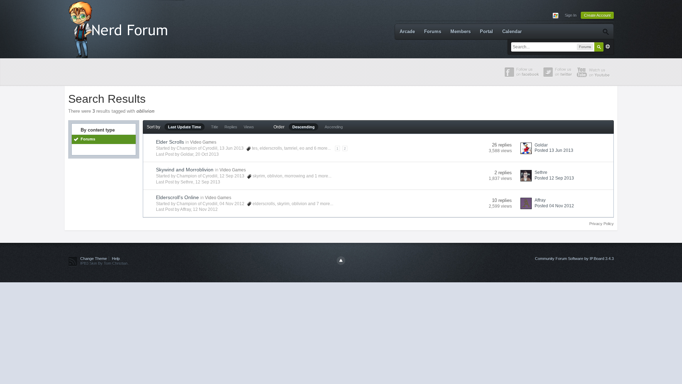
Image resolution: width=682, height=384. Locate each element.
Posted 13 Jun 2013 (554, 150)
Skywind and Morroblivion (184, 169)
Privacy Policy (601, 224)
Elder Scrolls (170, 142)
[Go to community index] (119, 28)
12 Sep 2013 (207, 182)
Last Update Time (184, 127)
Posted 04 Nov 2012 (554, 205)
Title (214, 127)
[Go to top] (341, 260)
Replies (230, 127)
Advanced (608, 46)
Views (249, 127)
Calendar (512, 31)
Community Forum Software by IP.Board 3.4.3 (574, 258)
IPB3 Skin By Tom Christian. (104, 263)
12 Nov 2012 (205, 209)
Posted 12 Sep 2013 (554, 178)
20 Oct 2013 (207, 154)
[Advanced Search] (605, 31)
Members (460, 31)
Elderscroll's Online (177, 197)
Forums (432, 31)
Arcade (407, 31)
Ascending (334, 127)
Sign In (571, 15)
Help (116, 258)
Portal (486, 31)
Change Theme (93, 258)
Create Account (597, 15)
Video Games (203, 142)
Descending (303, 127)
